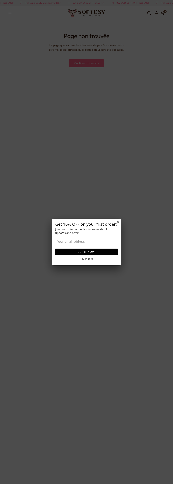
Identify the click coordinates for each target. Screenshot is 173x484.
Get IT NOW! (87, 252)
